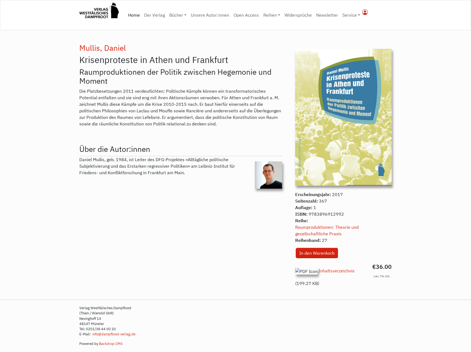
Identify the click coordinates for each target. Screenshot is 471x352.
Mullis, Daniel (102, 48)
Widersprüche (298, 15)
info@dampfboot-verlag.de (113, 334)
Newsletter (327, 15)
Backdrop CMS (111, 343)
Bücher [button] (176, 15)
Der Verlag (154, 15)
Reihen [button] (270, 15)
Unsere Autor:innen (210, 15)
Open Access (246, 15)
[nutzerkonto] (365, 12)
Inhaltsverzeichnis (337, 270)
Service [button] (349, 15)
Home (135, 15)
